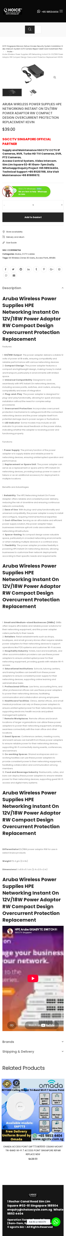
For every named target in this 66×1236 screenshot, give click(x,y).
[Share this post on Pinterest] (44, 269)
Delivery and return (15, 237)
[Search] (30, 30)
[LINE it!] (59, 269)
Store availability (14, 231)
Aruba (9, 51)
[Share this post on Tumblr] (36, 269)
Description (11, 288)
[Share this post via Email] (14, 275)
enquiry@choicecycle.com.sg (29, 1210)
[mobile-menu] (61, 11)
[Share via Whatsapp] (6, 275)
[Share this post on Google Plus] (52, 269)
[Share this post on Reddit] (21, 269)
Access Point (42, 257)
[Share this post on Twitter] (13, 269)
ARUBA (52, 257)
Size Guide (11, 242)
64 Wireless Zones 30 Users (22, 257)
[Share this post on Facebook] (5, 269)
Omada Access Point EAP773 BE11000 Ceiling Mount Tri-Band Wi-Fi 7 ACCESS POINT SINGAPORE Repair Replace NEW (33, 1150)
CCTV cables (28, 254)
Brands (8, 1042)
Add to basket (33, 217)
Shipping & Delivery (18, 1051)
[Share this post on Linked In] (28, 269)
